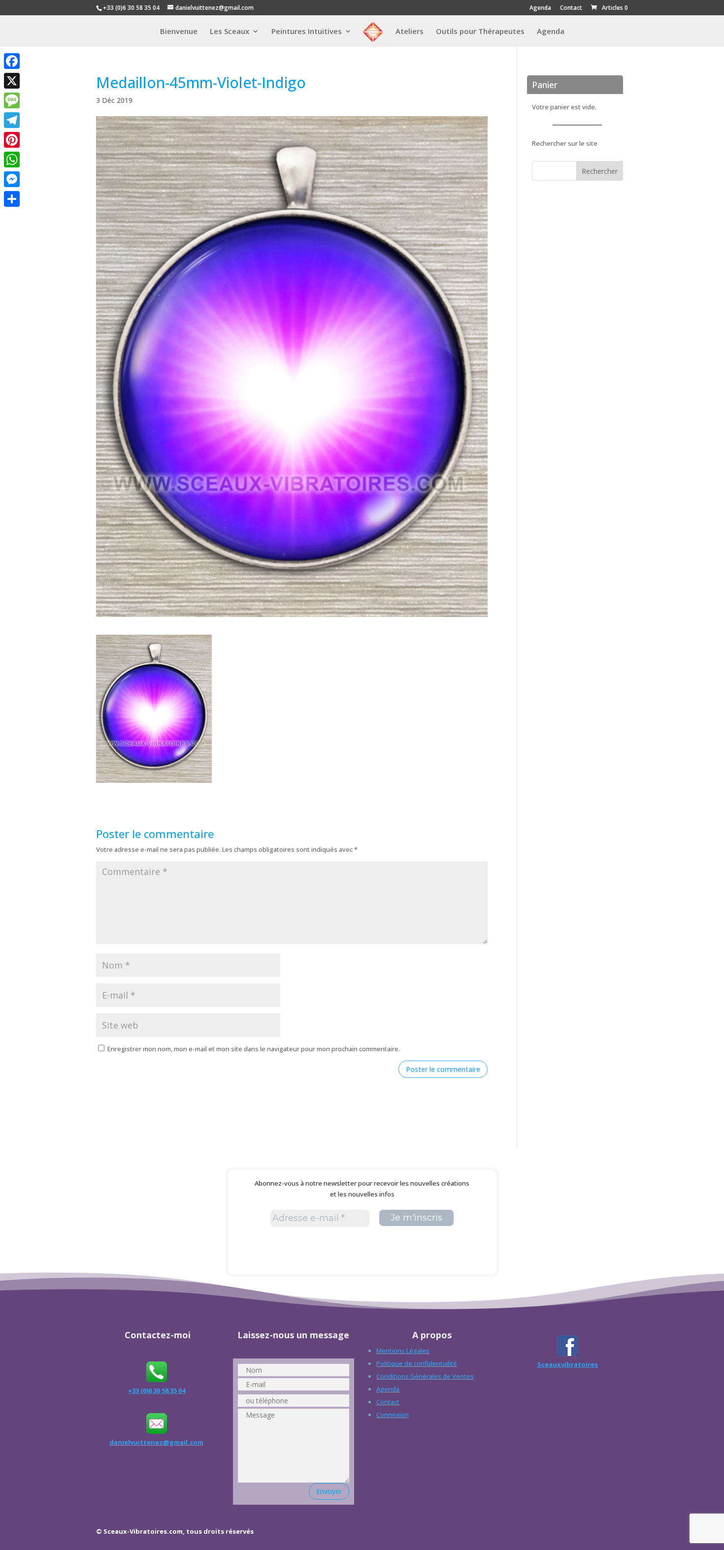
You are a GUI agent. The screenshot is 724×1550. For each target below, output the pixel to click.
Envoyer (329, 1491)
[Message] (12, 100)
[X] (12, 81)
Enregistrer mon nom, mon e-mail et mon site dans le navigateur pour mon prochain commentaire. (253, 1048)
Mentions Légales (402, 1350)
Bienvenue (178, 32)
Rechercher (600, 171)
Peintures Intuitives (306, 32)
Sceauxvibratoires (567, 1364)
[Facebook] (12, 61)
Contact (571, 8)
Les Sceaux (229, 32)
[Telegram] (12, 120)
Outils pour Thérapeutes (480, 32)
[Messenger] (12, 179)
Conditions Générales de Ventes (425, 1376)
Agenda (540, 8)
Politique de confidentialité (416, 1363)
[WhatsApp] (12, 159)
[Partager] (12, 199)
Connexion (392, 1414)
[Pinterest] (12, 140)
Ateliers (409, 32)
